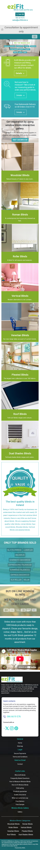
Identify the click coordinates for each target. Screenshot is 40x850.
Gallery (20, 812)
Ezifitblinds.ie (10, 841)
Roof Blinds (11, 835)
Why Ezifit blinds (20, 775)
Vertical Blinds (26, 827)
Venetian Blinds (13, 831)
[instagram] (12, 728)
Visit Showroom (20, 140)
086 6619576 (20, 18)
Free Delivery (20, 801)
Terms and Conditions (20, 757)
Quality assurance (20, 795)
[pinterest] (16, 728)
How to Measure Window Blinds (20, 781)
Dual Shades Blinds (26, 835)
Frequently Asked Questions (20, 778)
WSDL (23, 848)
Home (20, 743)
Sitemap (20, 746)
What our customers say (20, 798)
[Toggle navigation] (34, 36)
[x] (7, 728)
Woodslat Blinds (13, 824)
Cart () (21, 14)
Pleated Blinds (27, 831)
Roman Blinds (27, 824)
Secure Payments (20, 753)
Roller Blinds (13, 827)
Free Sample (20, 804)
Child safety (20, 788)
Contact (20, 764)
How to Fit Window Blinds (20, 785)
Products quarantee (20, 791)
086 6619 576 (14, 716)
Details (19, 73)
